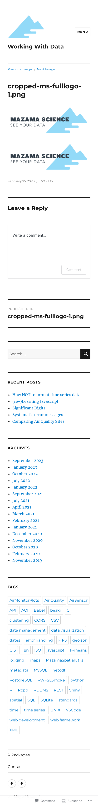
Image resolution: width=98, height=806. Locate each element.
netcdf (59, 670)
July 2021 (20, 500)
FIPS (62, 640)
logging (17, 660)
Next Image (46, 69)
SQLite (46, 700)
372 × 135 (46, 181)
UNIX (55, 710)
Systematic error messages (37, 414)
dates (15, 640)
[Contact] (22, 783)
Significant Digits (28, 408)
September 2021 (27, 493)
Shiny (74, 690)
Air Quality (54, 600)
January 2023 (24, 467)
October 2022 (25, 473)
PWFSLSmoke (51, 680)
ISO (37, 650)
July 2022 (21, 480)
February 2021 (25, 520)
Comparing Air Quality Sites (38, 421)
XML (14, 730)
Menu (82, 32)
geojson (80, 640)
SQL (31, 700)
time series (34, 710)
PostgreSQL (21, 680)
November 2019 (27, 560)
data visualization (67, 630)
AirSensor (78, 600)
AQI (24, 610)
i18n (25, 650)
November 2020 (27, 540)
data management (28, 630)
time (14, 710)
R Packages (19, 755)
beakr (55, 610)
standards (68, 700)
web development (27, 720)
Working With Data (36, 46)
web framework (65, 720)
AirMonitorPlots (24, 600)
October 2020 (25, 547)
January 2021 (24, 527)
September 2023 (27, 460)
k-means (78, 650)
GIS (13, 650)
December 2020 (27, 533)
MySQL (40, 670)
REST (59, 690)
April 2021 (21, 507)
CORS (39, 620)
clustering (19, 620)
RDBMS (41, 690)
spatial (16, 700)
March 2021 (23, 513)
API (13, 610)
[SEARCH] (85, 354)
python (77, 680)
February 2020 (26, 553)
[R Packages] (12, 783)
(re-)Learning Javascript (35, 401)
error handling (39, 640)
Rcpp (23, 690)
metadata (19, 670)
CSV (55, 620)
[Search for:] (44, 353)
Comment (73, 270)
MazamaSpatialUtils (64, 660)
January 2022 (24, 487)
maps (35, 660)
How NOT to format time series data (46, 394)
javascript (55, 650)
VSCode (73, 710)
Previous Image (20, 69)
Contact (15, 766)
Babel (39, 610)
